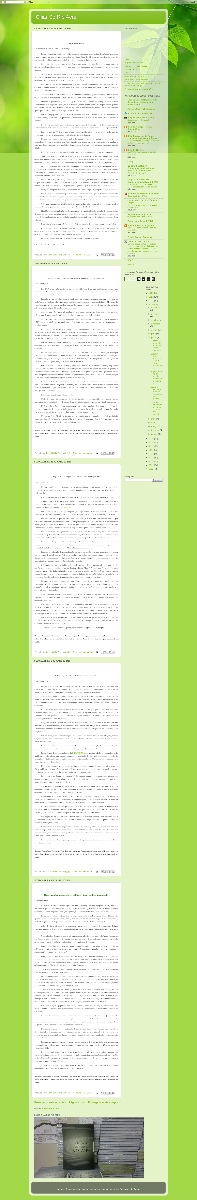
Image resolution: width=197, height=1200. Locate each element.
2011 (151, 469)
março (154, 426)
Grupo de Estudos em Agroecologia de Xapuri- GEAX (142, 181)
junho (154, 337)
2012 (151, 465)
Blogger (137, 1189)
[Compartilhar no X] (107, 254)
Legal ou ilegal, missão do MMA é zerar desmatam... (156, 361)
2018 (151, 442)
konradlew (114, 1189)
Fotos (127, 73)
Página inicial (77, 1102)
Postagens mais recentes (50, 1102)
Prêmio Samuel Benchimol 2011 (139, 89)
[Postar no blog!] (104, 254)
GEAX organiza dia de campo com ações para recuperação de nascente (142, 185)
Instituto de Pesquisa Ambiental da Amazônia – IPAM (143, 195)
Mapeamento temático (134, 62)
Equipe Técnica (131, 69)
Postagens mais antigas (103, 1102)
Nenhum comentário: (83, 255)
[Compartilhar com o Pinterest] (113, 254)
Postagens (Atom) (50, 1108)
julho (153, 334)
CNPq (130, 161)
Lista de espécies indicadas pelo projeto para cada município (142, 84)
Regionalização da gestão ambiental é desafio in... (156, 377)
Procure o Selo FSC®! (136, 173)
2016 (151, 450)
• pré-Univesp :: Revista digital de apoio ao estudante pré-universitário (142, 102)
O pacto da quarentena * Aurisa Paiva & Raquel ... (156, 345)
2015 (151, 454)
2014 (151, 457)
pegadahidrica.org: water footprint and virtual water (140, 215)
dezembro (156, 308)
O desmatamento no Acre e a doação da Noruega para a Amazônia (143, 142)
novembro (156, 314)
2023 (151, 293)
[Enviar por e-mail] (102, 254)
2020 (151, 304)
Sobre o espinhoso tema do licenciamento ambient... (156, 393)
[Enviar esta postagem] (97, 255)
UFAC (130, 260)
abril (153, 423)
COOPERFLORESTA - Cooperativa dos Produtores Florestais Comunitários (141, 168)
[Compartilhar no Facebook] (110, 254)
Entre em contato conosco (136, 80)
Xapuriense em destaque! (138, 120)
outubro (155, 320)
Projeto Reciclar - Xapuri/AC (141, 225)
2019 (151, 439)
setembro (155, 324)
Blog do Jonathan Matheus (140, 118)
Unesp (130, 265)
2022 (151, 297)
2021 (151, 301)
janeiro (154, 434)
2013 (151, 461)
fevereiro (155, 430)
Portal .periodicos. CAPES (140, 221)
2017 (151, 446)
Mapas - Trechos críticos (135, 66)
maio (153, 419)
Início (126, 59)
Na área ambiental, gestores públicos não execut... (156, 408)
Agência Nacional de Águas (141, 109)
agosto (154, 330)
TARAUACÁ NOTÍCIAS (138, 242)
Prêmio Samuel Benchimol (140, 237)
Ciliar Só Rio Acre (56, 17)
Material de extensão (134, 76)
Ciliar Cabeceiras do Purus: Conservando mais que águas (142, 137)
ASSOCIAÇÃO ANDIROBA (139, 113)
